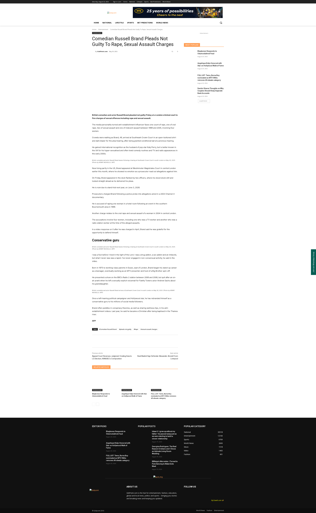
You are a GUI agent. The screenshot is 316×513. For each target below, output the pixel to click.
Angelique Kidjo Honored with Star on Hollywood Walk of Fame (118, 445)
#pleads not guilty (125, 329)
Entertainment (103, 29)
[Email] (132, 57)
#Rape (136, 329)
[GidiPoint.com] (93, 51)
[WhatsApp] (126, 57)
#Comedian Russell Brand (108, 329)
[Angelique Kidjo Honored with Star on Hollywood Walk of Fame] (135, 381)
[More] (144, 57)
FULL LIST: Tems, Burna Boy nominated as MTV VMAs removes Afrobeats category (163, 396)
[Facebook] (208, 1)
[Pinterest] (121, 57)
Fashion (209, 510)
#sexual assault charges (149, 329)
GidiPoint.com (102, 51)
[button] (221, 23)
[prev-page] (93, 404)
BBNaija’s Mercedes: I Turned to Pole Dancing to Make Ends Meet (165, 463)
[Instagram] (212, 1)
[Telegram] (138, 57)
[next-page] (97, 404)
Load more (203, 101)
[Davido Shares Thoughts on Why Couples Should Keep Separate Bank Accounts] (190, 91)
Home (94, 29)
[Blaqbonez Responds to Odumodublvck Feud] (105, 381)
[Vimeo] (219, 1)
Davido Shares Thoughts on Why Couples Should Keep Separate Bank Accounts (211, 90)
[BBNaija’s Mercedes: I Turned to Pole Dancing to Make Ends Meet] (144, 464)
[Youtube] (222, 1)
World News (200, 510)
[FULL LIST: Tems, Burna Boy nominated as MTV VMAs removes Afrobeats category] (164, 381)
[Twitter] (215, 1)
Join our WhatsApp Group (313, 262)
